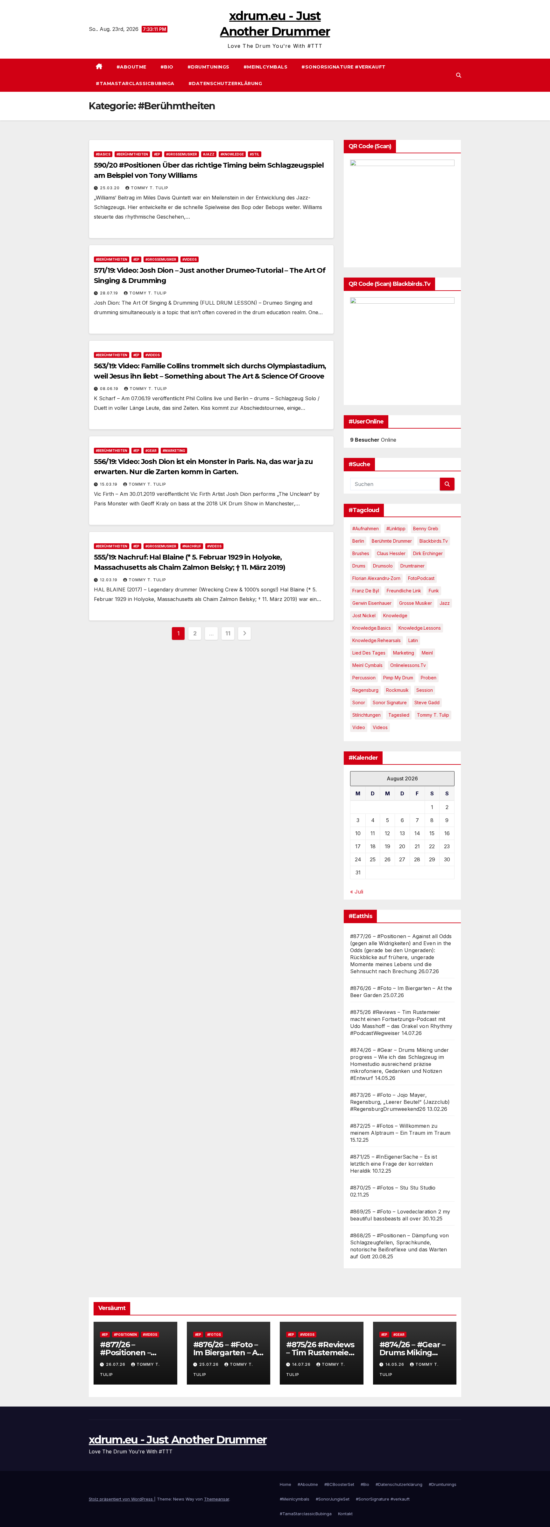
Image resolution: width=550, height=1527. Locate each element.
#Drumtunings (208, 67)
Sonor (358, 702)
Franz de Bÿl (365, 590)
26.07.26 (116, 1364)
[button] (458, 75)
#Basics (103, 154)
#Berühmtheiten (132, 154)
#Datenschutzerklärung (225, 83)
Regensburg (365, 690)
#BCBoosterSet (339, 1484)
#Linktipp (395, 528)
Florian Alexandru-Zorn (376, 578)
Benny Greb (425, 528)
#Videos (189, 259)
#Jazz (209, 154)
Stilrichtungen (366, 715)
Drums (358, 565)
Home (285, 1484)
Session (424, 690)
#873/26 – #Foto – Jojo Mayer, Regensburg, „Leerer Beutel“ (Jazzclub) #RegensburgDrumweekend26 (400, 1102)
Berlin (358, 541)
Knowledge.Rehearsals (376, 640)
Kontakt (345, 1513)
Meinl (427, 652)
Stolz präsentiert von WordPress (121, 1499)
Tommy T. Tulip (149, 187)
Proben (428, 677)
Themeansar (216, 1499)
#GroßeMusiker (181, 154)
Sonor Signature (390, 702)
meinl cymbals (367, 665)
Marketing (403, 652)
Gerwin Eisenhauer (371, 603)
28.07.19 (109, 293)
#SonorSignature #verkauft (343, 67)
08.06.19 (110, 388)
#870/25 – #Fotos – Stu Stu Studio (393, 1187)
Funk (434, 590)
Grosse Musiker (415, 603)
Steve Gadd (427, 702)
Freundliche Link (404, 590)
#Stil (254, 154)
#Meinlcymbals (265, 67)
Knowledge (395, 615)
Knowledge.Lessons (419, 628)
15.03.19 (109, 484)
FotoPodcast (421, 578)
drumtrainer (412, 565)
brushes (360, 553)
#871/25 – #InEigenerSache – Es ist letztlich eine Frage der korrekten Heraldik (393, 1164)
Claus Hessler (391, 553)
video (358, 727)
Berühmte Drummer (392, 541)
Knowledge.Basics (371, 628)
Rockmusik (397, 690)
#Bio (166, 67)
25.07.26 (209, 1364)
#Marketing (174, 450)
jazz (445, 603)
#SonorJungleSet (332, 1499)
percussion (364, 677)
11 (227, 633)
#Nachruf (191, 546)
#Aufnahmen (365, 528)
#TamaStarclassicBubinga (135, 83)
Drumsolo (383, 565)
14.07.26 (302, 1364)
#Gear (151, 450)
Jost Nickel (364, 615)
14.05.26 (395, 1364)
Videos (380, 727)
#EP (157, 154)
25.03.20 (110, 187)
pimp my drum (398, 677)
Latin (413, 640)
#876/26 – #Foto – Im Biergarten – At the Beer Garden (227, 1352)
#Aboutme (131, 67)
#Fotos (214, 1334)
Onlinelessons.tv (408, 665)
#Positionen (125, 1334)
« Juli (356, 891)
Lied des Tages (368, 652)
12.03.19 (109, 579)
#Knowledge (232, 154)
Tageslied (398, 715)
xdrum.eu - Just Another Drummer (177, 1439)
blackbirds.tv (434, 541)
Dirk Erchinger (428, 553)
